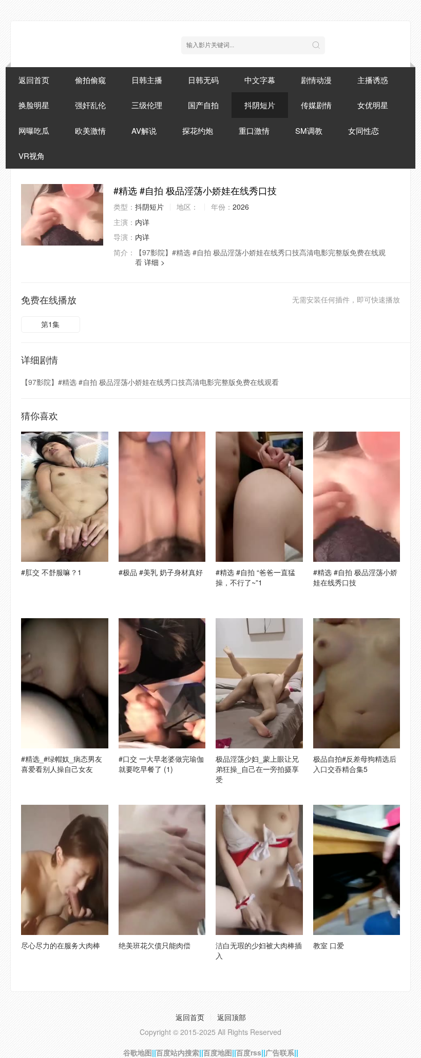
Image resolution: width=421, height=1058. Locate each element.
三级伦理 (146, 104)
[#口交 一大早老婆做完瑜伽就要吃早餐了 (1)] (162, 683)
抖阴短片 (259, 104)
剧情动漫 (316, 79)
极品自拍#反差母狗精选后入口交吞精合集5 (354, 764)
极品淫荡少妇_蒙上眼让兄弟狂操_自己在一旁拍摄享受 (257, 769)
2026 (241, 206)
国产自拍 (203, 104)
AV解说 (144, 130)
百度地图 (217, 1052)
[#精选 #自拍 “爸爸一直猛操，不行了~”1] (259, 497)
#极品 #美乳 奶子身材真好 (161, 572)
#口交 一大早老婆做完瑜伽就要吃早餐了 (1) (161, 764)
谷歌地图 (137, 1052)
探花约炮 (197, 130)
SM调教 (308, 130)
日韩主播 (146, 79)
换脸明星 (33, 104)
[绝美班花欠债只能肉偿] (162, 870)
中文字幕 (259, 79)
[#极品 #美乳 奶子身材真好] (162, 497)
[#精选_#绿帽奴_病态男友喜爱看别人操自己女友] (64, 683)
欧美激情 (90, 130)
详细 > (154, 262)
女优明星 (372, 104)
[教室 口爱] (356, 870)
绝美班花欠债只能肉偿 (154, 945)
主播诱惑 (372, 79)
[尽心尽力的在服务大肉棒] (64, 870)
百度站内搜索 (177, 1052)
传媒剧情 (316, 104)
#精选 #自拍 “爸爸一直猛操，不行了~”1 (255, 577)
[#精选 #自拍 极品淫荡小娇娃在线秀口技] (62, 215)
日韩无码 (203, 79)
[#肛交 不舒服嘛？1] (64, 497)
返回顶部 (231, 1017)
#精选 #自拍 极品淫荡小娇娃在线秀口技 (355, 577)
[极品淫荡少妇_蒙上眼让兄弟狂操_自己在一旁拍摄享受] (259, 683)
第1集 (50, 324)
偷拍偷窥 (90, 79)
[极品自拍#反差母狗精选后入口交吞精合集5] (356, 683)
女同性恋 (363, 130)
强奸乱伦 (90, 104)
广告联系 (279, 1052)
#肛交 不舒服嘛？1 (51, 572)
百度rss (248, 1052)
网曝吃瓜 (33, 130)
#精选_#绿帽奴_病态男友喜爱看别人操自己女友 (61, 764)
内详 (142, 222)
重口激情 (254, 130)
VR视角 (31, 155)
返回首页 (33, 79)
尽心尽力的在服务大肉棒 (60, 945)
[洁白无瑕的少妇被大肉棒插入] (259, 870)
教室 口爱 (328, 945)
